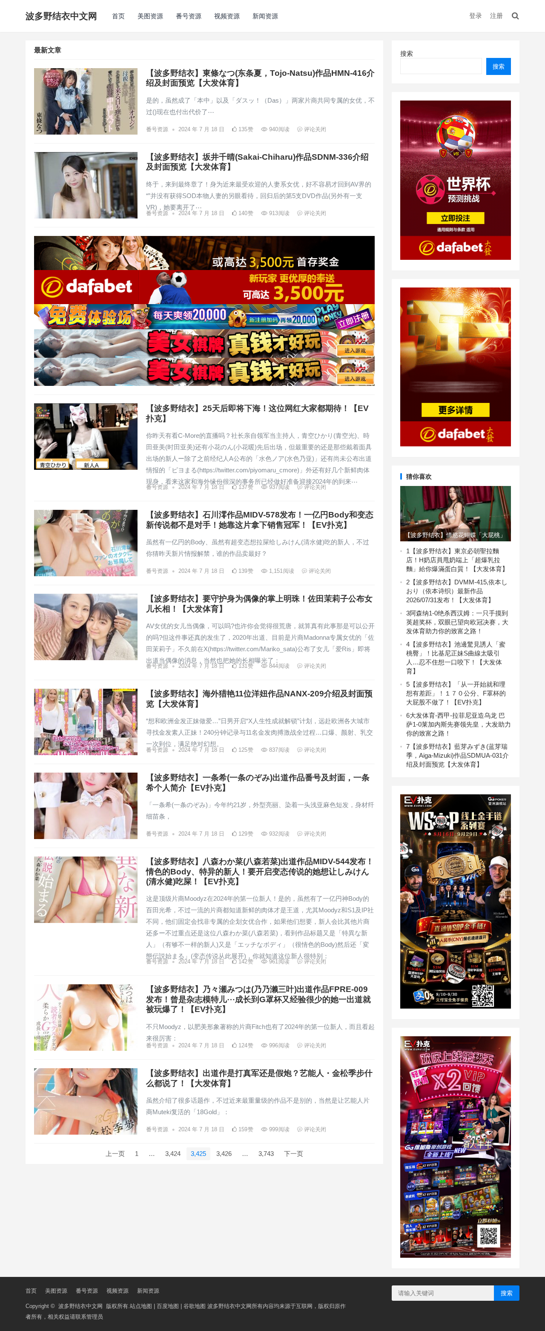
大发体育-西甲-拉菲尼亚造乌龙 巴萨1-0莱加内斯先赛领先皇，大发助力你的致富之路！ (458, 724)
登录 (475, 15)
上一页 (115, 1153)
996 (278, 1045)
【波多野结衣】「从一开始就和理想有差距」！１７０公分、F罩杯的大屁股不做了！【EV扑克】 (456, 693)
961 (278, 961)
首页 (118, 16)
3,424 (173, 1153)
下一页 (293, 1153)
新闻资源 (265, 16)
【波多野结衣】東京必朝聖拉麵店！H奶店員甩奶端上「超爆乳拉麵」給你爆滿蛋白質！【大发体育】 (457, 559)
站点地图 (141, 1306)
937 (278, 487)
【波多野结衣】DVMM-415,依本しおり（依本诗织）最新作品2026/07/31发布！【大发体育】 (457, 591)
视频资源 (227, 16)
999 (278, 1129)
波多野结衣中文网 (61, 16)
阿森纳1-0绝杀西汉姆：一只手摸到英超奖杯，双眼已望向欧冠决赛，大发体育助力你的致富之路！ (457, 622)
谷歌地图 (195, 1306)
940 (278, 129)
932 (278, 834)
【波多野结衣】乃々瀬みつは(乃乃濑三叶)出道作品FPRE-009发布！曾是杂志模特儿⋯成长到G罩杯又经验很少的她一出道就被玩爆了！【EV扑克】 (258, 999)
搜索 (406, 53)
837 (278, 750)
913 (278, 213)
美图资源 (150, 16)
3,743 (266, 1153)
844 (278, 666)
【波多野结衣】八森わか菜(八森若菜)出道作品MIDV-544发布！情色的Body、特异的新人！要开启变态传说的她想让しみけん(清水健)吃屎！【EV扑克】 (260, 871)
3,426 (224, 1153)
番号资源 (188, 16)
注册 (496, 15)
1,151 (280, 571)
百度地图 (168, 1306)
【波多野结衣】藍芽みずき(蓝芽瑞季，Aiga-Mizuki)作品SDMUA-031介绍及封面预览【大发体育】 (457, 755)
